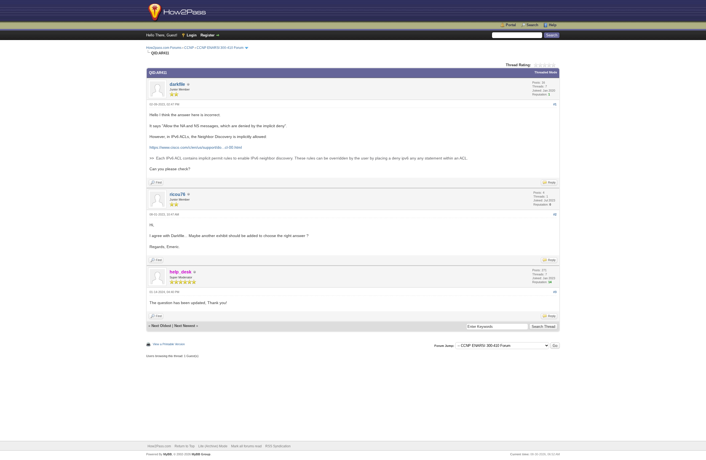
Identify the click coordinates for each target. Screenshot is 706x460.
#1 (555, 104)
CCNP (189, 48)
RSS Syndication (278, 446)
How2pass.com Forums (163, 48)
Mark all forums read (246, 446)
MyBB (167, 454)
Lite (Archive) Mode (213, 446)
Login (192, 35)
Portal (511, 25)
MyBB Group (201, 454)
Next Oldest (161, 326)
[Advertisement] (311, 396)
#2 (555, 214)
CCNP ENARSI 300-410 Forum (220, 48)
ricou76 (177, 194)
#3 (555, 292)
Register (207, 35)
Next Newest (184, 326)
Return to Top (185, 446)
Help (553, 25)
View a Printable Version (169, 344)
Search (532, 25)
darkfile (177, 84)
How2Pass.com (159, 446)
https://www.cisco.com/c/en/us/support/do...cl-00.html (195, 147)
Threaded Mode (545, 72)
